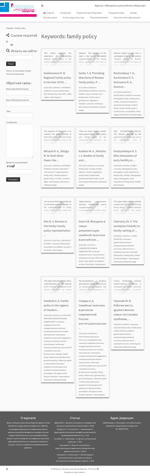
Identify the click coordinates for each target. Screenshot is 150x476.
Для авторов (50, 17)
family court (97, 94)
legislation (94, 100)
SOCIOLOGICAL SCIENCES (88, 91)
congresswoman (62, 172)
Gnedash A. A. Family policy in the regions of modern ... (56, 305)
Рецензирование (99, 17)
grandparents (84, 100)
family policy (52, 94)
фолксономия (49, 354)
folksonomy (54, 357)
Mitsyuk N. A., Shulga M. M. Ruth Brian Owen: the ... (56, 155)
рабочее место (128, 249)
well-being (98, 104)
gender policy (65, 357)
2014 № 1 (126, 324)
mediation (83, 104)
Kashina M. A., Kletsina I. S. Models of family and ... (92, 155)
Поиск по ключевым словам (18, 70)
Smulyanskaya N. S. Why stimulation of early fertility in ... (125, 155)
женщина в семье (85, 255)
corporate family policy (122, 327)
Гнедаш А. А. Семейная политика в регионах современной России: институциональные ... (92, 314)
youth (101, 178)
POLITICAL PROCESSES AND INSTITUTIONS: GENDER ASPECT (57, 318)
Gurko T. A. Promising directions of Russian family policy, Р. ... (91, 77)
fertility (116, 102)
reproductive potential (122, 105)
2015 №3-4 (92, 333)
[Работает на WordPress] (98, 468)
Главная (9, 28)
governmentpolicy (51, 360)
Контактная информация (127, 17)
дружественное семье (122, 242)
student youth (119, 111)
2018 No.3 (127, 165)
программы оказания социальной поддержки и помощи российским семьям (57, 337)
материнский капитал (52, 331)
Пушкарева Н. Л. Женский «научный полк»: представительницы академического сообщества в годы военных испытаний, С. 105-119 (75, 448)
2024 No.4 (92, 87)
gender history (49, 178)
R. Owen (59, 178)
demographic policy (121, 98)
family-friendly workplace (124, 331)
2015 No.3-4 (57, 315)
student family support (128, 108)
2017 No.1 (57, 240)
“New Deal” (64, 169)
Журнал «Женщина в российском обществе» (71, 469)
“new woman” (49, 172)
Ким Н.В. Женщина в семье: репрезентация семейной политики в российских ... (92, 230)
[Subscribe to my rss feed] (43, 5)
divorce (89, 94)
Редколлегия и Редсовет (89, 12)
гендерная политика (52, 325)
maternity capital (65, 360)
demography (118, 172)
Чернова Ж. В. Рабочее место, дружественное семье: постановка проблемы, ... (126, 310)
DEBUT (134, 165)
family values (94, 97)
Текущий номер (116, 12)
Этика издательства (73, 17)
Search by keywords (15, 74)
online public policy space (54, 363)
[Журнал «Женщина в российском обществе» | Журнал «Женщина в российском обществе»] (17, 9)
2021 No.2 (92, 165)
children (82, 94)
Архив (133, 12)
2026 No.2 (57, 87)
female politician (60, 175)
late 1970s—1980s (64, 94)
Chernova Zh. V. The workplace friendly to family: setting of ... (127, 226)
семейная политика (86, 258)
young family (130, 111)
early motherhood (131, 172)
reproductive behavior (128, 102)
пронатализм (98, 255)
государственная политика (54, 328)
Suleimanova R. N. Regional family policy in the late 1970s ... (57, 77)
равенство (56, 347)
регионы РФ (66, 347)
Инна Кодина (56, 97)
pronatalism (58, 247)
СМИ (97, 258)
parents (91, 104)
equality (59, 354)
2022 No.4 (57, 165)
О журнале (65, 12)
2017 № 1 (91, 245)
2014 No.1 (127, 236)
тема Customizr (79, 472)
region (47, 97)
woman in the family (86, 264)
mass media (48, 247)
